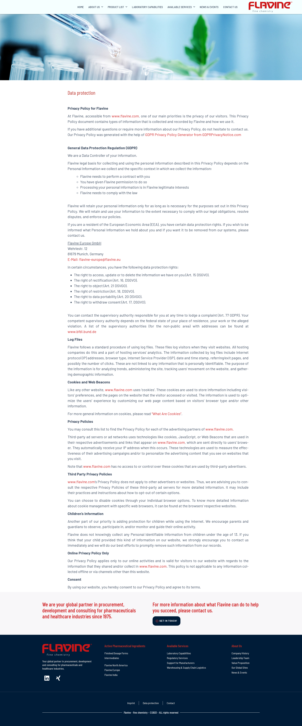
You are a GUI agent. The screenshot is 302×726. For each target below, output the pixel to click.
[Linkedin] (46, 678)
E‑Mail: (73, 259)
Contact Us (230, 7)
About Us (94, 7)
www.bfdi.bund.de (82, 331)
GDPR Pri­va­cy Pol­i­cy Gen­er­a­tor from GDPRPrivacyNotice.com (193, 134)
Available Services (180, 7)
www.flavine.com (125, 116)
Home (80, 7)
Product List (116, 7)
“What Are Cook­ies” (166, 413)
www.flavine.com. (219, 429)
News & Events (209, 7)
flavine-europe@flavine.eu (99, 259)
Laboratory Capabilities (147, 7)
